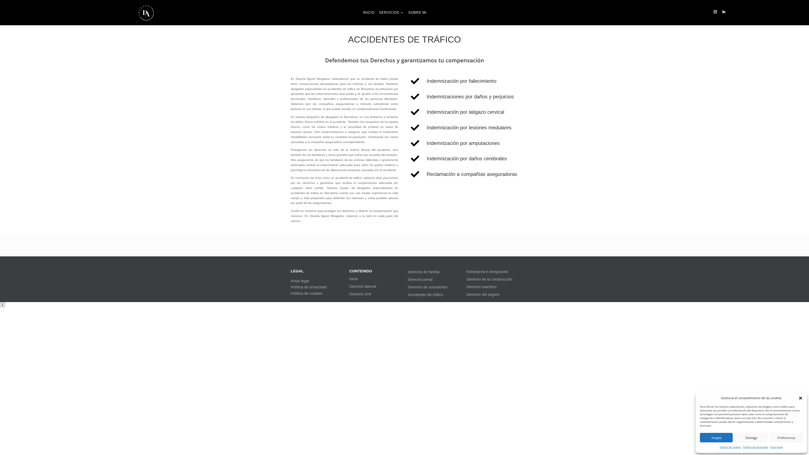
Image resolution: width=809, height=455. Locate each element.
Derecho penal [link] (420, 279)
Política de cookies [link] (730, 447)
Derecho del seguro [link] (483, 294)
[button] (800, 398)
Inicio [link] (368, 12)
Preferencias (786, 438)
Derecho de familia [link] (423, 272)
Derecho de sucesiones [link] (427, 287)
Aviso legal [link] (776, 447)
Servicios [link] (389, 12)
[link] (147, 22)
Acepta (716, 438)
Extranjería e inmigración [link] (487, 272)
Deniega (751, 438)
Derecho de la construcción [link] (489, 279)
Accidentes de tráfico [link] (425, 295)
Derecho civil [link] (360, 294)
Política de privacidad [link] (755, 447)
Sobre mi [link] (417, 12)
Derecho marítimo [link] (481, 287)
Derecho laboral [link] (362, 286)
